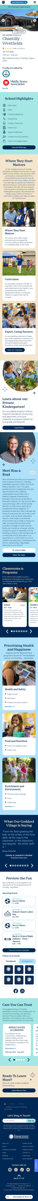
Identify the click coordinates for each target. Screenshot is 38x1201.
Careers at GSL (27, 1143)
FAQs (4, 1152)
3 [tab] (16, 631)
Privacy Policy (10, 1186)
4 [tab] (19, 631)
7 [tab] (26, 631)
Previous (3, 20)
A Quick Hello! (20, 32)
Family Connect (27, 1149)
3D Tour (19, 28)
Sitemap (5, 1156)
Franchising (26, 1156)
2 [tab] (14, 631)
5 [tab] (21, 631)
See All (5, 88)
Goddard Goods (7, 1159)
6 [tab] (24, 631)
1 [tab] (12, 631)
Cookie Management (18, 1188)
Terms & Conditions (24, 1186)
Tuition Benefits (27, 1159)
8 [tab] (27, 865)
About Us (5, 1143)
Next (34, 20)
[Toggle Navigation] (34, 2)
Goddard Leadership (9, 1149)
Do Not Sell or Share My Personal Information (19, 1190)
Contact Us (26, 1152)
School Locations (28, 1146)
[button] (19, 901)
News (4, 1146)
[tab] (11, 961)
